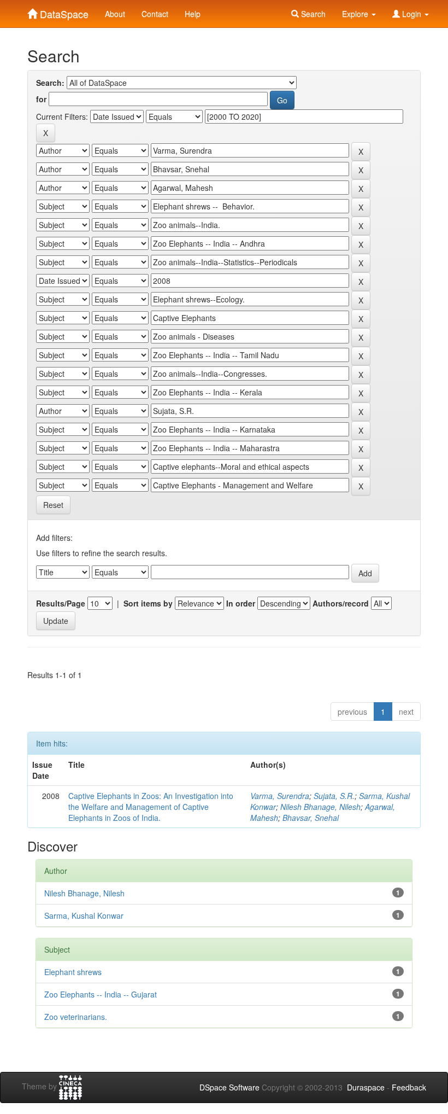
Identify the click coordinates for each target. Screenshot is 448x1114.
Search (312, 13)
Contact (155, 13)
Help (193, 13)
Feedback (409, 1087)
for (41, 99)
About (115, 13)
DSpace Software (229, 1087)
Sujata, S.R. (334, 795)
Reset (53, 504)
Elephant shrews (73, 971)
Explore (356, 13)
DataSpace (63, 11)
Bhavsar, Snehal (310, 817)
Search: (50, 82)
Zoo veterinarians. (75, 1016)
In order (240, 603)
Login (411, 13)
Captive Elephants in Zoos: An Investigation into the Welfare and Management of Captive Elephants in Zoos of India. (150, 806)
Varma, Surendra (279, 795)
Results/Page (60, 603)
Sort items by (148, 603)
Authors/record (341, 603)
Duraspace (366, 1087)
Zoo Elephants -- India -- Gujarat (100, 994)
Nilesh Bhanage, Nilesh (320, 806)
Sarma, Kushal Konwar (83, 915)
